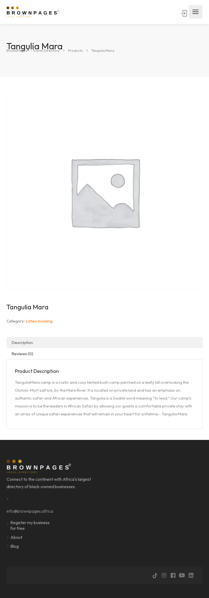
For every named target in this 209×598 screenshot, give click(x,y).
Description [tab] (22, 342)
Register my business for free (30, 525)
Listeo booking (39, 321)
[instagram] (164, 575)
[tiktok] (155, 575)
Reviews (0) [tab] (22, 353)
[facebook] (173, 575)
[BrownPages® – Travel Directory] (36, 12)
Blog (14, 546)
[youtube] (182, 575)
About (16, 537)
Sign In (184, 13)
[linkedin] (191, 575)
